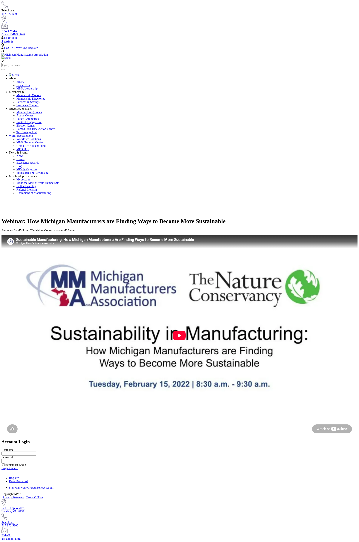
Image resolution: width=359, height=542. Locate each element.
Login (7, 37)
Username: (7, 449)
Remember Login (15, 464)
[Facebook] (2, 41)
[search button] (2, 69)
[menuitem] (183, 75)
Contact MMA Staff (13, 34)
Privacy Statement (13, 497)
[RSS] (12, 41)
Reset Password (18, 481)
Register (33, 47)
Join (14, 37)
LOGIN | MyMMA (15, 47)
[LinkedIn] (5, 41)
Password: (7, 457)
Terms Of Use (34, 497)
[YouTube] (8, 41)
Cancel (13, 468)
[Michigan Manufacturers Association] (24, 54)
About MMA (9, 31)
